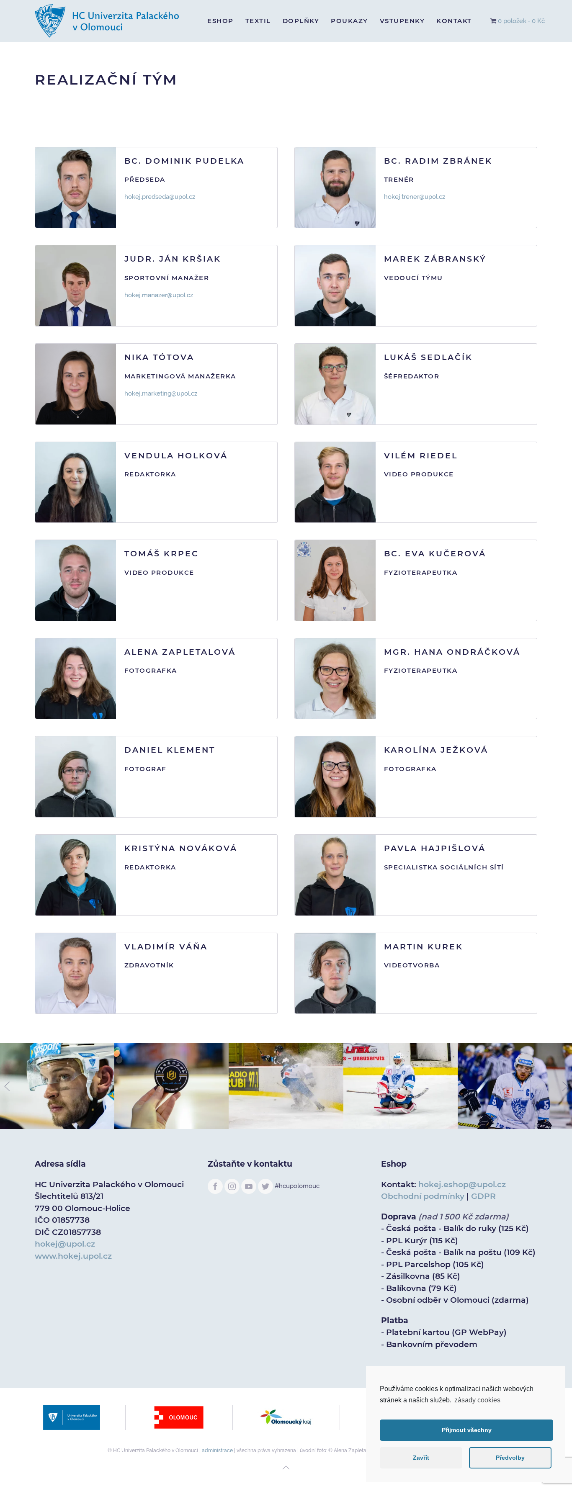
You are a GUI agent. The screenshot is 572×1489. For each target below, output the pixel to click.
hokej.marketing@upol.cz (160, 393)
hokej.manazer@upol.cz (158, 295)
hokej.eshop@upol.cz (462, 1184)
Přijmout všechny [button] (467, 1430)
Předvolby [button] (510, 1457)
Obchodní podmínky (422, 1196)
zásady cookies (477, 1400)
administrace (217, 1450)
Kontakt (454, 21)
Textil (258, 21)
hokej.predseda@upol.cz (160, 197)
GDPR (483, 1196)
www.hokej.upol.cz (73, 1256)
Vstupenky (402, 21)
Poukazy (349, 21)
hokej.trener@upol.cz (414, 197)
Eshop (220, 21)
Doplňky (301, 21)
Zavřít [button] (421, 1457)
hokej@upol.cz (65, 1244)
